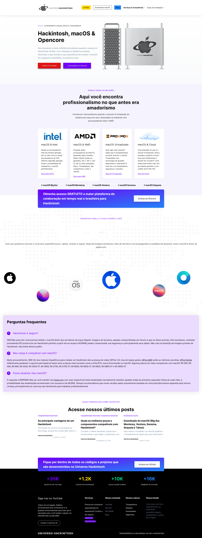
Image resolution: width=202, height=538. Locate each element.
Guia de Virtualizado (114, 174)
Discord (108, 508)
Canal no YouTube (49, 66)
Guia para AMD (79, 176)
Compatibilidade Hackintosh (48, 416)
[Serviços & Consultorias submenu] (144, 7)
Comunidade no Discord (77, 66)
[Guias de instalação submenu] (163, 7)
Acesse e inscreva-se (49, 523)
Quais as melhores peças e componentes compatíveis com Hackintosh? (99, 424)
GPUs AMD (147, 360)
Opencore (59, 380)
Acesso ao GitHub (147, 464)
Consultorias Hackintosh (109, 416)
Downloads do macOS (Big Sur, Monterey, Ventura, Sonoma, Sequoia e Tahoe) (142, 424)
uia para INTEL (48, 174)
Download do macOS (131, 416)
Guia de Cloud (143, 174)
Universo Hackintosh (55, 533)
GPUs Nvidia (186, 360)
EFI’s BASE (109, 511)
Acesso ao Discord (147, 198)
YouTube (108, 504)
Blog (107, 515)
